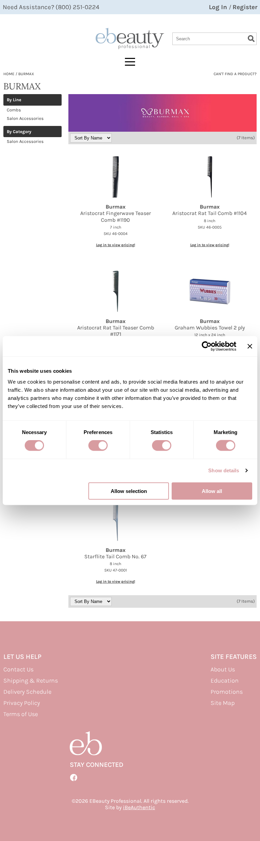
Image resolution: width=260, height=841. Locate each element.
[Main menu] (130, 62)
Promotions (227, 691)
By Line (14, 100)
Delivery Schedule (27, 691)
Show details (223, 470)
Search (251, 38)
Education (225, 680)
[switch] (98, 445)
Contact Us (18, 669)
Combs (14, 109)
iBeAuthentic (139, 807)
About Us (223, 669)
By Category (19, 131)
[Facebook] (74, 777)
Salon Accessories (25, 118)
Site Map (223, 703)
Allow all (212, 491)
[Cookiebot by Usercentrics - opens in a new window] (206, 346)
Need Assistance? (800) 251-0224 (51, 7)
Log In (219, 7)
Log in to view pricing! (115, 245)
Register (245, 7)
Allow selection (129, 491)
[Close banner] (249, 346)
